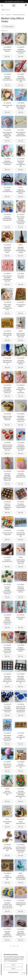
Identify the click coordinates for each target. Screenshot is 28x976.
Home (2, 14)
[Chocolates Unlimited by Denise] (13, 5)
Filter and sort (9, 26)
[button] (25, 5)
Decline (13, 968)
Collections (8, 14)
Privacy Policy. (13, 961)
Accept (13, 965)
